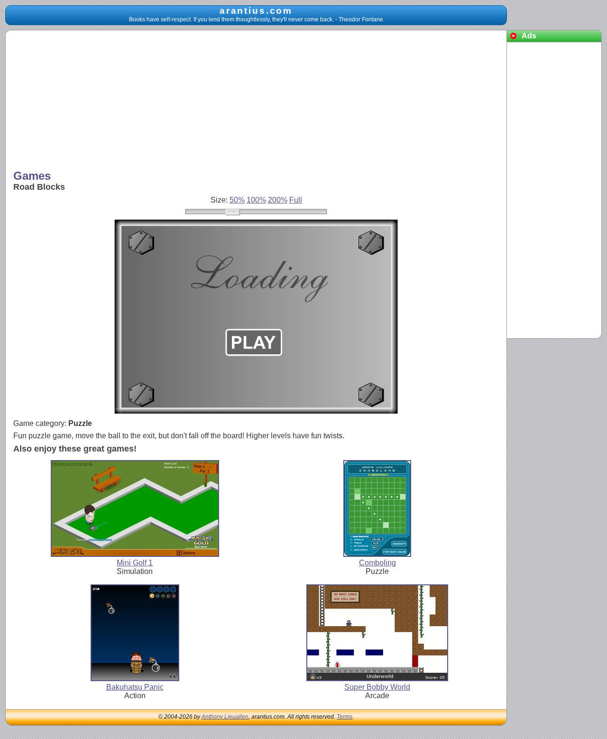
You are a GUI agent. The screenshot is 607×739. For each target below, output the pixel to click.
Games (32, 175)
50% (237, 200)
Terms (344, 716)
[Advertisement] (256, 101)
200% (277, 200)
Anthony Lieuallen (225, 716)
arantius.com (256, 11)
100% (256, 200)
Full (295, 200)
